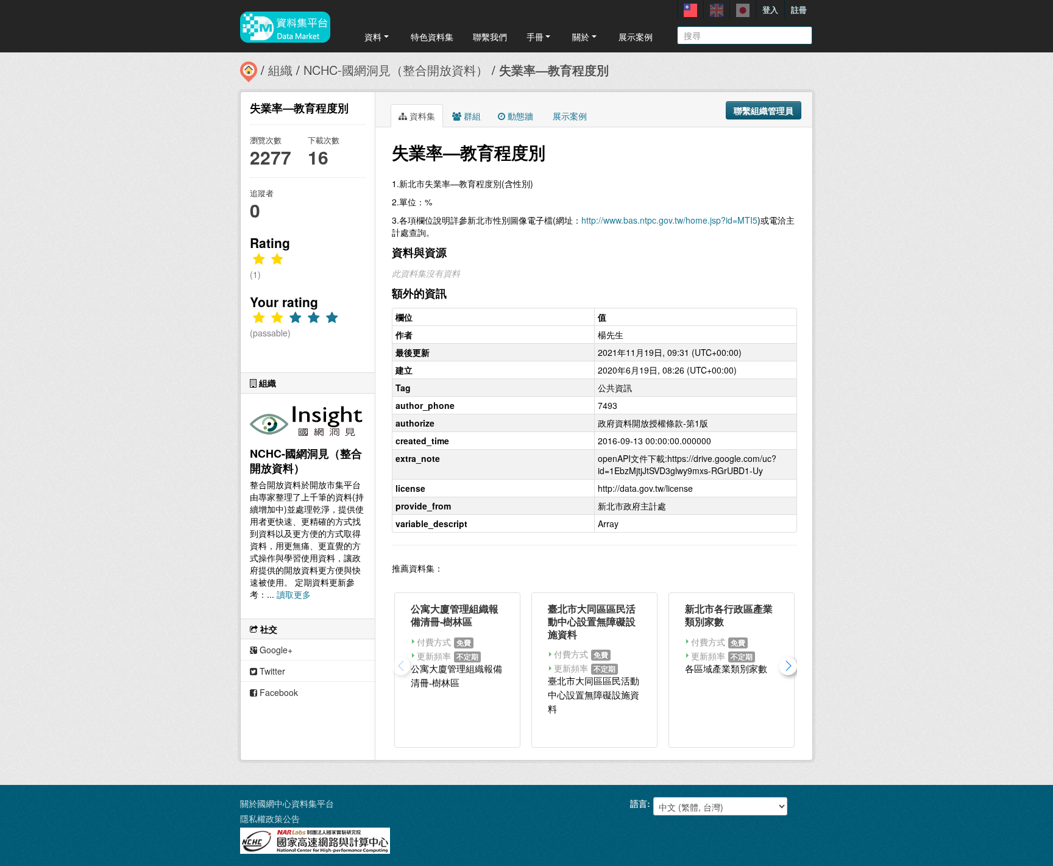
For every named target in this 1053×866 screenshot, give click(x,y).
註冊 (799, 9)
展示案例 (636, 36)
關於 (580, 36)
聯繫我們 (490, 36)
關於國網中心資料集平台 (287, 803)
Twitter (271, 671)
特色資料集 (432, 36)
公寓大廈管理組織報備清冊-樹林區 (454, 615)
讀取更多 (294, 594)
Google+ (274, 650)
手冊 (535, 36)
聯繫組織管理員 (763, 110)
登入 (770, 9)
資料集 (421, 116)
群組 (471, 116)
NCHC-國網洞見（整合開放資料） (395, 70)
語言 (638, 803)
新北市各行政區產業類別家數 (729, 615)
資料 (372, 36)
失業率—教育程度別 (554, 70)
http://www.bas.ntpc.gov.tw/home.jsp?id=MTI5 (669, 220)
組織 (280, 70)
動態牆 (519, 116)
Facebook (277, 692)
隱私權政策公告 (270, 818)
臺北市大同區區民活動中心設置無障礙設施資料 (592, 621)
